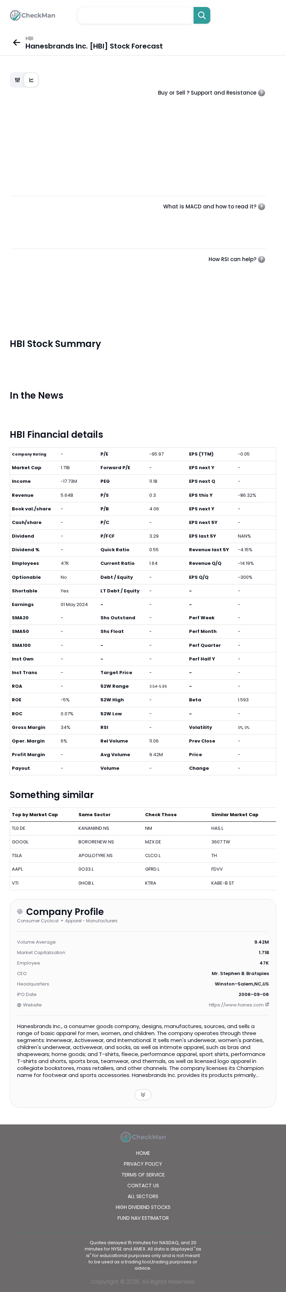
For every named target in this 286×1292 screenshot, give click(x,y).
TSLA (17, 855)
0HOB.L (86, 883)
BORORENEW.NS (96, 842)
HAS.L (217, 828)
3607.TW (220, 842)
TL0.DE (18, 828)
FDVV (217, 869)
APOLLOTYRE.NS (95, 855)
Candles (17, 80)
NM (148, 828)
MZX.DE (153, 842)
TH (214, 855)
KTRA (150, 883)
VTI (15, 883)
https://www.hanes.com (236, 1005)
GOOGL (20, 842)
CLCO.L (152, 855)
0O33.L (85, 869)
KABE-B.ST (222, 883)
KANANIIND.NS (93, 828)
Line (31, 80)
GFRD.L (152, 869)
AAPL (17, 869)
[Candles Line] (24, 80)
